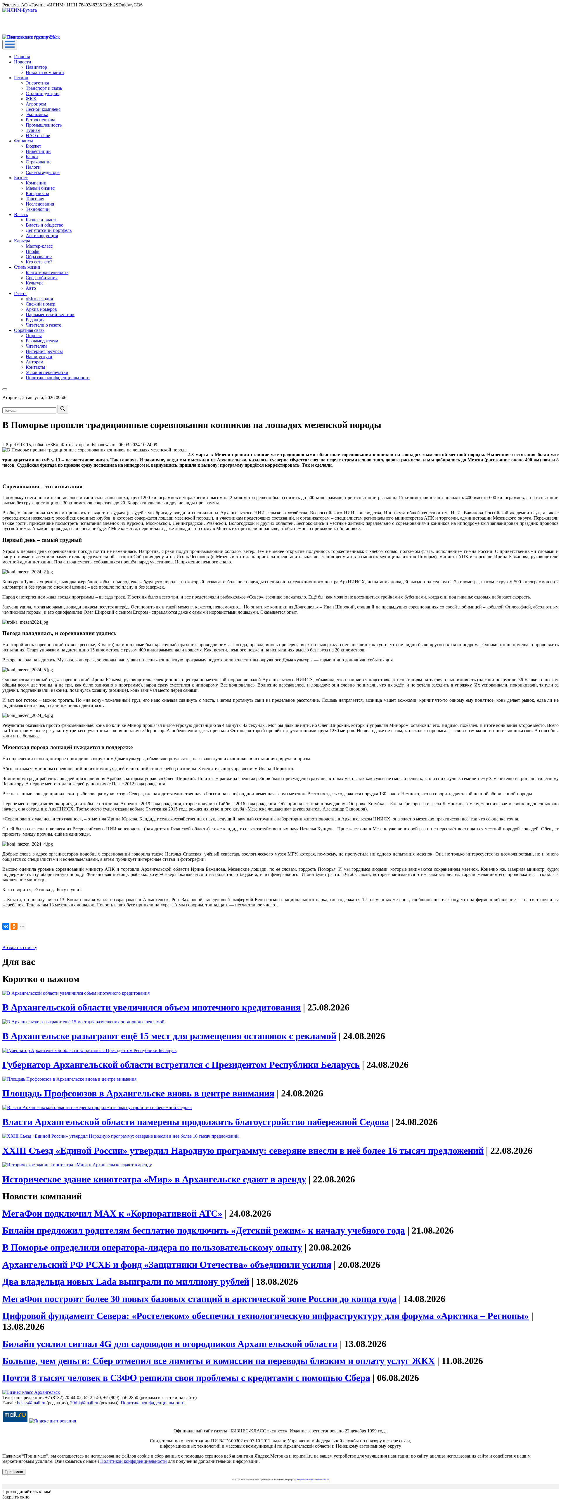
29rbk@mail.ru (84, 1402)
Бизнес (21, 177)
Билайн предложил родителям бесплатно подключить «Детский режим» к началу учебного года (203, 1230)
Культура (35, 282)
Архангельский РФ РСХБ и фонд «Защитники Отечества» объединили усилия (166, 1264)
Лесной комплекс (43, 109)
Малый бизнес (40, 188)
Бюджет (33, 146)
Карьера (22, 240)
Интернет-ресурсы (44, 351)
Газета (20, 293)
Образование (39, 256)
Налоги (33, 167)
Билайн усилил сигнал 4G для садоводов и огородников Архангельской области (169, 1344)
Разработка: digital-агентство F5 (313, 1479)
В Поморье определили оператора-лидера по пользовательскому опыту (152, 1247)
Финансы (23, 140)
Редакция (35, 319)
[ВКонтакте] (5, 926)
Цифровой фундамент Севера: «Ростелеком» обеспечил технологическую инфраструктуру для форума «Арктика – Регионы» (265, 1315)
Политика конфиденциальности (58, 377)
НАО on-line (38, 135)
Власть (21, 214)
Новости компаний (45, 72)
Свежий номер (40, 303)
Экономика (37, 114)
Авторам (34, 361)
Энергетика (37, 82)
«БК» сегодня (39, 298)
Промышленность (44, 125)
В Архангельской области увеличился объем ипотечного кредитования (151, 1007)
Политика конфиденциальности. (153, 1402)
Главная (22, 56)
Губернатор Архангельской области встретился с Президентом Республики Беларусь (181, 1064)
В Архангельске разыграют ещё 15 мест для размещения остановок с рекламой (169, 1036)
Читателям (36, 346)
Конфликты (37, 193)
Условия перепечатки (47, 372)
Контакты (35, 367)
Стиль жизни (27, 267)
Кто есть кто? (39, 261)
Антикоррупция (42, 235)
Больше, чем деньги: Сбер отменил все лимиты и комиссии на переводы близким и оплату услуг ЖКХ (218, 1361)
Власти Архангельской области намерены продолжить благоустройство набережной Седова (195, 1122)
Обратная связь (29, 330)
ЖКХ (31, 98)
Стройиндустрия (42, 93)
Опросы (34, 335)
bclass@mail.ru (31, 1402)
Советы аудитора (43, 172)
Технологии (38, 209)
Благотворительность (47, 272)
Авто (31, 288)
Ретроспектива (40, 119)
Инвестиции (38, 151)
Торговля (35, 198)
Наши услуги (39, 356)
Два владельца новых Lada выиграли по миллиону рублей (125, 1281)
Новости (22, 61)
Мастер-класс (39, 246)
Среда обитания (42, 277)
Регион (21, 77)
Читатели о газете (43, 325)
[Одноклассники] (14, 926)
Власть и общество (44, 225)
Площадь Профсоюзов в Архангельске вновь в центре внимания (138, 1093)
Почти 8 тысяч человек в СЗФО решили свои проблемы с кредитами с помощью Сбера (186, 1377)
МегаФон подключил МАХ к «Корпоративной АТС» (112, 1213)
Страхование (38, 161)
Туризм (33, 130)
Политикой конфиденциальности (133, 1461)
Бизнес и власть (41, 219)
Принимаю (14, 1472)
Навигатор (36, 67)
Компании (36, 182)
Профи (32, 251)
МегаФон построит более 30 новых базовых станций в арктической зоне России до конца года (199, 1299)
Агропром (36, 103)
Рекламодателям (42, 340)
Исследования (40, 203)
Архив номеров (41, 309)
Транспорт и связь (44, 88)
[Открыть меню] (9, 44)
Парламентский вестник (50, 314)
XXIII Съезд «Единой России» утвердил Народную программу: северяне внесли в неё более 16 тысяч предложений (243, 1150)
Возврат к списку (19, 947)
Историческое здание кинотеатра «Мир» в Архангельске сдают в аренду (154, 1179)
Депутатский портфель (49, 230)
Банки (32, 156)
